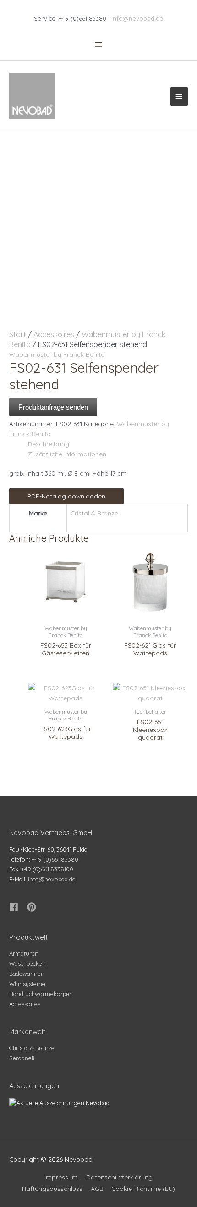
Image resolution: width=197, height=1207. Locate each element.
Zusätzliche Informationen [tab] (67, 454)
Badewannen (26, 973)
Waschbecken (27, 963)
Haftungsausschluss (52, 1188)
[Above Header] (98, 44)
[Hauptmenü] (179, 96)
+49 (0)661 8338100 (47, 869)
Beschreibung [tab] (48, 444)
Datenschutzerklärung (119, 1177)
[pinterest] (33, 907)
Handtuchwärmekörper (40, 993)
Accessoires (53, 334)
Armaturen (23, 953)
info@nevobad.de (137, 18)
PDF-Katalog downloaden (66, 496)
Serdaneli (21, 1058)
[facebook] (17, 907)
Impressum (61, 1177)
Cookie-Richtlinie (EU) (143, 1188)
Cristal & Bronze (94, 513)
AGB (97, 1188)
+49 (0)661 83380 (55, 859)
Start (17, 334)
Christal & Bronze (32, 1048)
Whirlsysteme (27, 983)
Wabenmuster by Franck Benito (57, 354)
